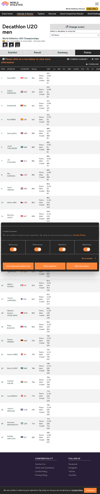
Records (52, 13)
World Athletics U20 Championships (20, 38)
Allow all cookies (82, 266)
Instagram (73, 467)
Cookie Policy (79, 235)
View (96, 59)
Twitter (72, 471)
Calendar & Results (25, 13)
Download (93, 64)
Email (18, 46)
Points (87, 52)
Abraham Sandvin (12, 313)
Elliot (12, 368)
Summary (63, 52)
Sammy (12, 133)
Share (6, 46)
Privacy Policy (41, 475)
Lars (12, 396)
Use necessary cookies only (18, 266)
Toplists (41, 13)
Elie (11, 106)
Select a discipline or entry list (62, 31)
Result (37, 52)
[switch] (37, 249)
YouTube (72, 475)
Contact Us (40, 464)
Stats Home (7, 13)
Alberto (10, 285)
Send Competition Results (71, 13)
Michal (11, 203)
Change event (76, 26)
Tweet (12, 46)
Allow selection (50, 266)
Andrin (12, 354)
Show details (87, 258)
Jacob (12, 147)
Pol (11, 120)
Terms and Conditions (44, 467)
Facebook (73, 464)
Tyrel (11, 272)
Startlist (12, 52)
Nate (11, 78)
